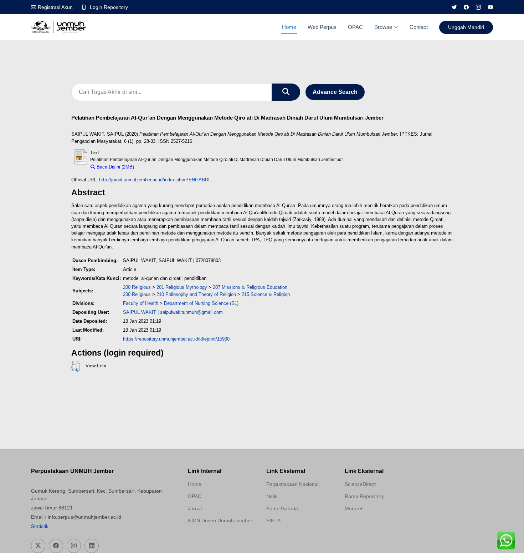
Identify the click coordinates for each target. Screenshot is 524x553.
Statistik (39, 526)
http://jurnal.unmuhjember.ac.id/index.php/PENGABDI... (156, 179)
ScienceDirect (360, 484)
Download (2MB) (154, 167)
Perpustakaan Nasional (292, 484)
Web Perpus (322, 27)
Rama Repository (364, 496)
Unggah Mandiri (466, 27)
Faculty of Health (140, 303)
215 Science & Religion (266, 294)
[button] (75, 366)
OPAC (355, 27)
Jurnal (195, 508)
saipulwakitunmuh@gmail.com (191, 312)
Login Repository (109, 7)
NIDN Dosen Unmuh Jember (220, 520)
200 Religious (137, 287)
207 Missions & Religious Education (250, 287)
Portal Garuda (282, 508)
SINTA (273, 520)
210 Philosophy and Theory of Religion (196, 294)
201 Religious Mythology (181, 287)
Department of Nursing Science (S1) (201, 303)
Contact (419, 27)
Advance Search (335, 92)
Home (289, 27)
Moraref (354, 508)
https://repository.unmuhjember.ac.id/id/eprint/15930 (176, 339)
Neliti (271, 496)
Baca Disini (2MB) (114, 167)
